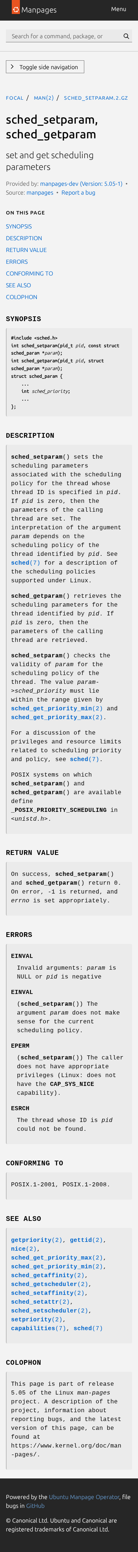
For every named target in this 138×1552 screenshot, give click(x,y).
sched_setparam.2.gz (96, 97)
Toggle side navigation (48, 67)
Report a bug (78, 192)
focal (15, 97)
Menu (118, 9)
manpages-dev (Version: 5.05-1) (81, 183)
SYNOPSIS (19, 226)
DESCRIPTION (24, 238)
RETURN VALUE (26, 249)
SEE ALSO (18, 285)
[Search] (126, 36)
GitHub (35, 1505)
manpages (39, 192)
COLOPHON (21, 297)
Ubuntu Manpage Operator (84, 1497)
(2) (57, 709)
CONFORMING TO (29, 273)
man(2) (44, 97)
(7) (25, 563)
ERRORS (17, 261)
